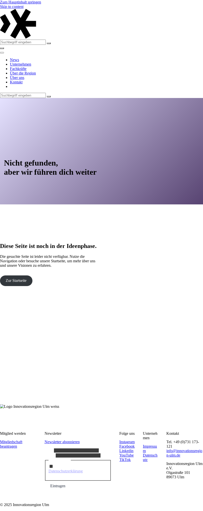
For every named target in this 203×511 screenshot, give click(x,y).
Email (50, 455)
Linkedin (126, 451)
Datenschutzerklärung (66, 471)
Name (49, 450)
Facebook (127, 446)
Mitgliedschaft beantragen (11, 444)
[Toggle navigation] (2, 52)
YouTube (126, 455)
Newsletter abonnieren (62, 442)
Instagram (127, 442)
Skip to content (12, 6)
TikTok (125, 460)
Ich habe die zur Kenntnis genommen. (76, 471)
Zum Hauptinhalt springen (20, 2)
